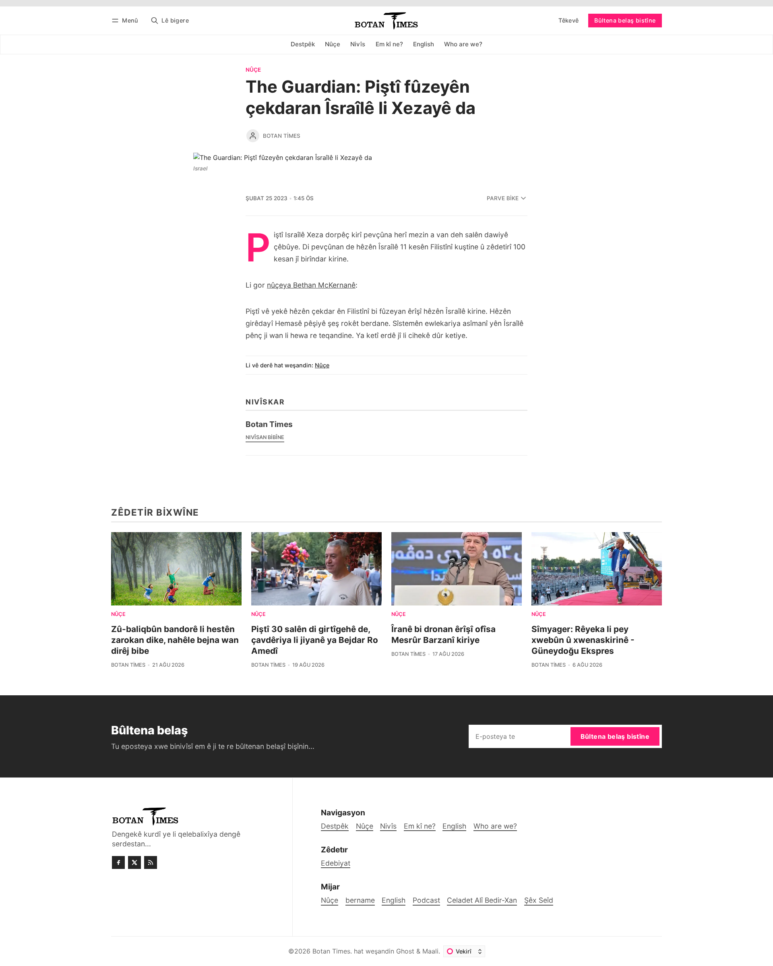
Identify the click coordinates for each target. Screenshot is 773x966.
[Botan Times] (253, 136)
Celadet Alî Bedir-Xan (482, 900)
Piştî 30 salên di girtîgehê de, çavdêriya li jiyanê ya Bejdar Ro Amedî (314, 640)
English (393, 900)
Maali (430, 951)
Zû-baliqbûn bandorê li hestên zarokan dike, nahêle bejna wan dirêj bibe (175, 640)
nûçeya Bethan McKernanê (311, 285)
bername (360, 900)
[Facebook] (118, 862)
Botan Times (281, 136)
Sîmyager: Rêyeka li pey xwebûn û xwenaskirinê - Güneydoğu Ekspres (583, 640)
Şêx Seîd (538, 900)
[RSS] (150, 862)
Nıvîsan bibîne (265, 437)
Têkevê (568, 20)
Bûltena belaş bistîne (624, 20)
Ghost (405, 951)
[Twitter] (134, 862)
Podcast (426, 900)
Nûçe (253, 70)
